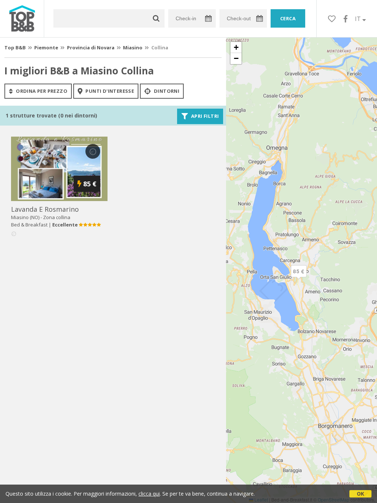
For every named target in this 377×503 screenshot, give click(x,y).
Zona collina (56, 217)
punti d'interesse (109, 91)
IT (358, 19)
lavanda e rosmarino (45, 209)
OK (360, 493)
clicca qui (149, 493)
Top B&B (15, 47)
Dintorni (166, 91)
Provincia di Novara (90, 47)
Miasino (132, 47)
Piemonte (46, 47)
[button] (298, 277)
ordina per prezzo (41, 91)
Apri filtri (204, 116)
